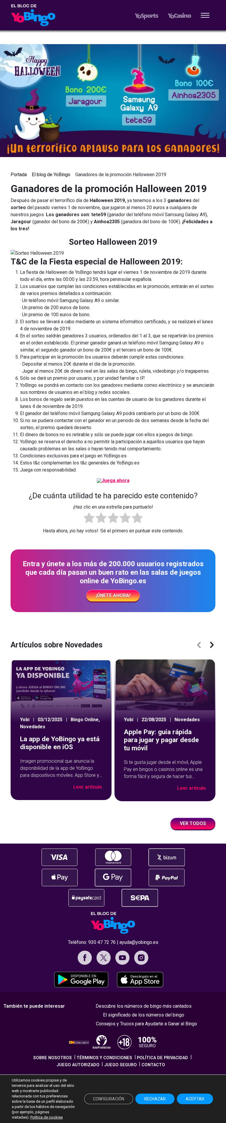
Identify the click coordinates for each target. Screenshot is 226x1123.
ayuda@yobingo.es (138, 942)
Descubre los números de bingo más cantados (144, 1006)
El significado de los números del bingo (143, 1015)
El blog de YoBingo (51, 174)
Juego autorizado (77, 1064)
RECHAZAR (155, 1099)
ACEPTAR (195, 1099)
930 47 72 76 (102, 942)
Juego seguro (120, 1064)
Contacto (153, 1064)
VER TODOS (193, 823)
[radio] (89, 518)
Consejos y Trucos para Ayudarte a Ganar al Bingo (146, 1024)
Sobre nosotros (52, 1057)
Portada (19, 174)
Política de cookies (46, 1117)
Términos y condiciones (104, 1057)
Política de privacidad (162, 1057)
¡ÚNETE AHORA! (113, 595)
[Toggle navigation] (205, 16)
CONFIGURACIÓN (108, 1099)
